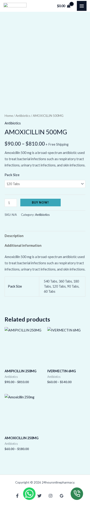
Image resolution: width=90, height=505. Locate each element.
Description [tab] (14, 236)
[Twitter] (39, 496)
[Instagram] (50, 496)
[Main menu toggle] (82, 6)
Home (9, 115)
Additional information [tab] (23, 245)
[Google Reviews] (62, 496)
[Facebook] (17, 496)
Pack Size (12, 175)
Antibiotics (22, 115)
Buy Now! (40, 202)
